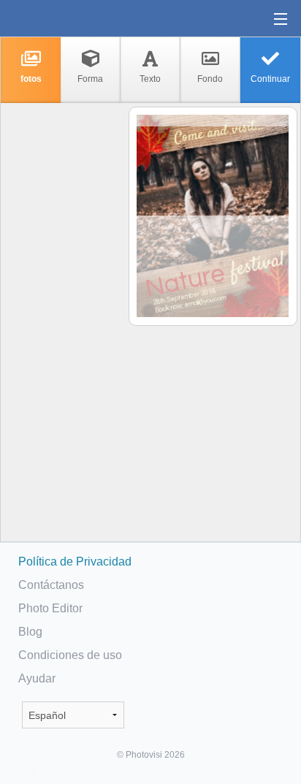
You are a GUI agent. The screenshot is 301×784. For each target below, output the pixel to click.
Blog (30, 631)
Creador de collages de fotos (58, 18)
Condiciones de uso (70, 655)
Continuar (270, 79)
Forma (90, 79)
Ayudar (37, 678)
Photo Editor (50, 608)
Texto (150, 79)
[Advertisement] (63, 333)
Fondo (210, 79)
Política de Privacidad (75, 561)
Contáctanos (51, 585)
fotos (31, 79)
